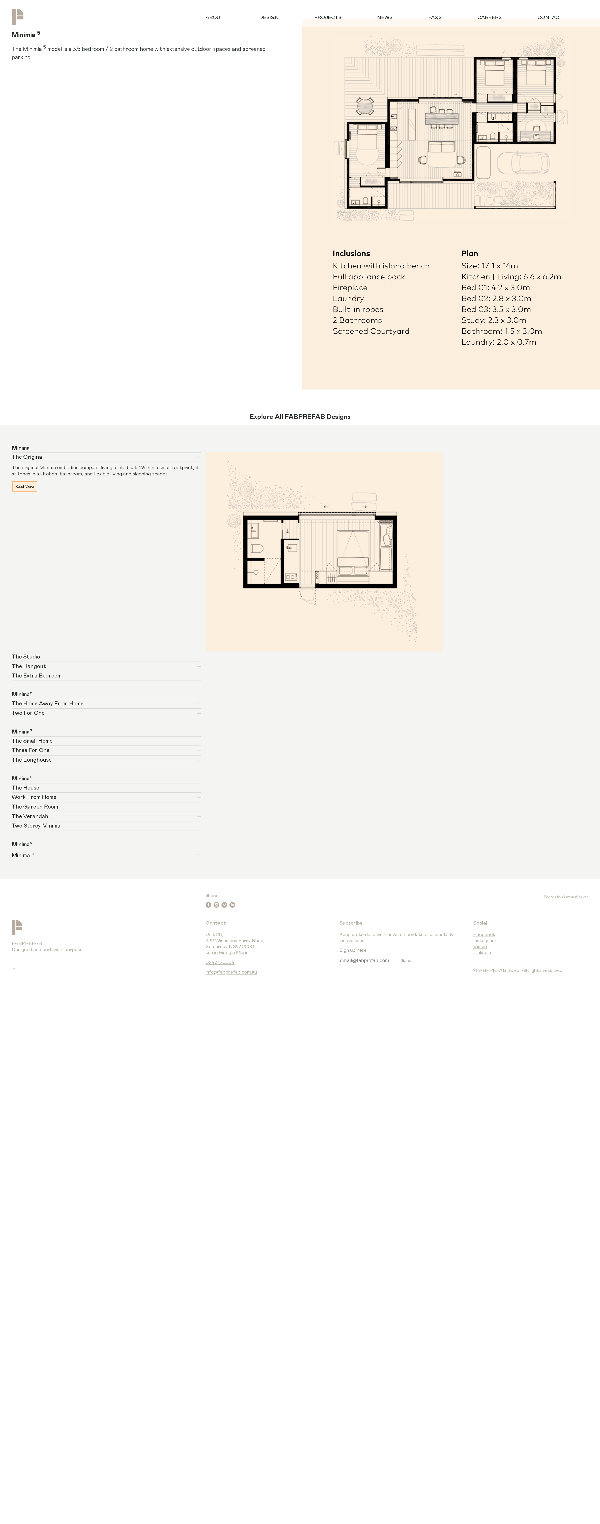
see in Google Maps (227, 952)
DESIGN (269, 17)
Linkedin (482, 952)
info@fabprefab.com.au (231, 972)
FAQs (435, 17)
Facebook (484, 934)
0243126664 (220, 962)
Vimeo (480, 946)
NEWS (385, 17)
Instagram (484, 940)
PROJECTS (327, 17)
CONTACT (549, 17)
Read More (24, 486)
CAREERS (489, 17)
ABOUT (215, 17)
